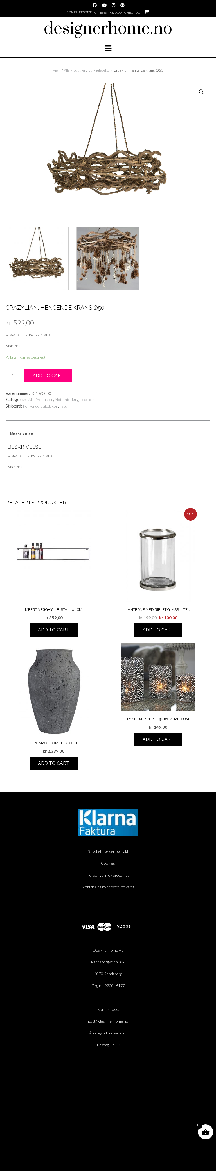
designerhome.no (108, 29)
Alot (58, 399)
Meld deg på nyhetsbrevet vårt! (108, 886)
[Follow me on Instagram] (113, 5)
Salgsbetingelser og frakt (108, 851)
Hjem (57, 70)
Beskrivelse (21, 433)
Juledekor (49, 406)
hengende (31, 406)
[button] (108, 48)
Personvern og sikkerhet (108, 875)
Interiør (70, 399)
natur (64, 406)
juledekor (103, 70)
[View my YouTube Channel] (104, 5)
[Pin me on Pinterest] (122, 5)
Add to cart (48, 375)
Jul (91, 70)
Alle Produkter (75, 70)
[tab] (21, 433)
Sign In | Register (79, 12)
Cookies (108, 863)
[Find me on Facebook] (95, 5)
